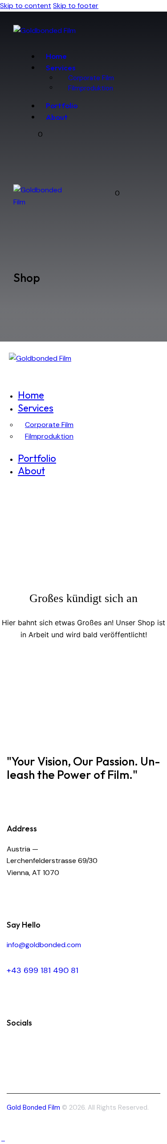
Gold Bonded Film (33, 1107)
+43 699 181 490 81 (42, 970)
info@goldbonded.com (44, 944)
